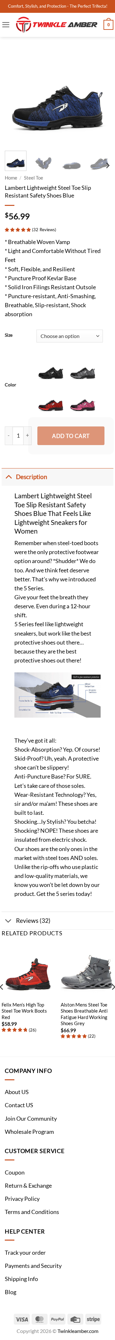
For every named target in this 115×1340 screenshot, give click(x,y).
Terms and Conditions (32, 1212)
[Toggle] (8, 476)
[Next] (100, 93)
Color (10, 384)
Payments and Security (33, 1265)
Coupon (15, 1172)
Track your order (25, 1252)
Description (31, 476)
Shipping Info (21, 1279)
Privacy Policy (22, 1198)
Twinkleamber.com (77, 1331)
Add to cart (71, 436)
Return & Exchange (28, 1185)
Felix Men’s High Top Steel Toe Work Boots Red (24, 1011)
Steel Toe (33, 178)
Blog (10, 1292)
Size (8, 335)
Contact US (19, 1105)
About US (17, 1092)
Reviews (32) (33, 920)
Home (11, 178)
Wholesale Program (29, 1131)
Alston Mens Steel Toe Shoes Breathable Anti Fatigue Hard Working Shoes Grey (84, 1014)
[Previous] (15, 93)
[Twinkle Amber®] (57, 25)
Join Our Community (31, 1118)
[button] (6, 24)
